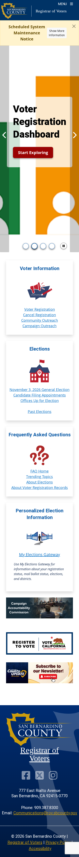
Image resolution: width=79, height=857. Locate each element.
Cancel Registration (39, 314)
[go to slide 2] (34, 246)
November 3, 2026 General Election (39, 389)
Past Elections (39, 411)
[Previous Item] (4, 135)
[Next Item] (74, 135)
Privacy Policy (58, 842)
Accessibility (40, 848)
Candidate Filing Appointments (39, 395)
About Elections (39, 482)
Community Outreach (39, 320)
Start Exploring (33, 152)
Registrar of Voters (24, 842)
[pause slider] (63, 246)
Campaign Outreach (39, 325)
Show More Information (57, 33)
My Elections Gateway (39, 554)
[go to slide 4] (52, 246)
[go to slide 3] (43, 246)
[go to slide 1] (26, 246)
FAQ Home (39, 471)
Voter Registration (39, 309)
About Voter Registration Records (39, 487)
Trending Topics (39, 476)
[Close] (74, 26)
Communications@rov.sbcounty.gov (45, 812)
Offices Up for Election (39, 400)
